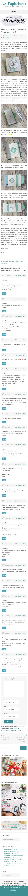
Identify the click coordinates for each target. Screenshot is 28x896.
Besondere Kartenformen (9, 261)
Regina (7, 369)
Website (6, 713)
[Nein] (26, 891)
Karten (17, 261)
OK (12, 893)
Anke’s (3, 46)
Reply (4, 293)
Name (5, 699)
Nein (16, 893)
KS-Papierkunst (6, 36)
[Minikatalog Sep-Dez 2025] (14, 775)
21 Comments (6, 37)
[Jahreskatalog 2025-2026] (14, 815)
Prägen (21, 261)
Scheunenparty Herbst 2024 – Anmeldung (15, 849)
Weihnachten (4, 263)
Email (5, 706)
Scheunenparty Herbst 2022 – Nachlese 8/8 (6, 737)
